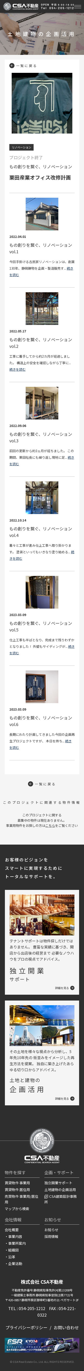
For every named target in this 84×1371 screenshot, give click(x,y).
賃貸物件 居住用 (17, 1189)
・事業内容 (13, 1236)
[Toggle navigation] (77, 6)
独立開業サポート (58, 1182)
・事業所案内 (15, 1243)
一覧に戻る (26, 65)
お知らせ (51, 1229)
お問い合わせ (66, 1327)
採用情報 (51, 1236)
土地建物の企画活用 (60, 1189)
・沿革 (10, 1256)
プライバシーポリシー (26, 1327)
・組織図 (12, 1250)
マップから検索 (17, 1208)
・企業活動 (13, 1263)
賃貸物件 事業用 (17, 1182)
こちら (50, 825)
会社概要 (12, 1229)
